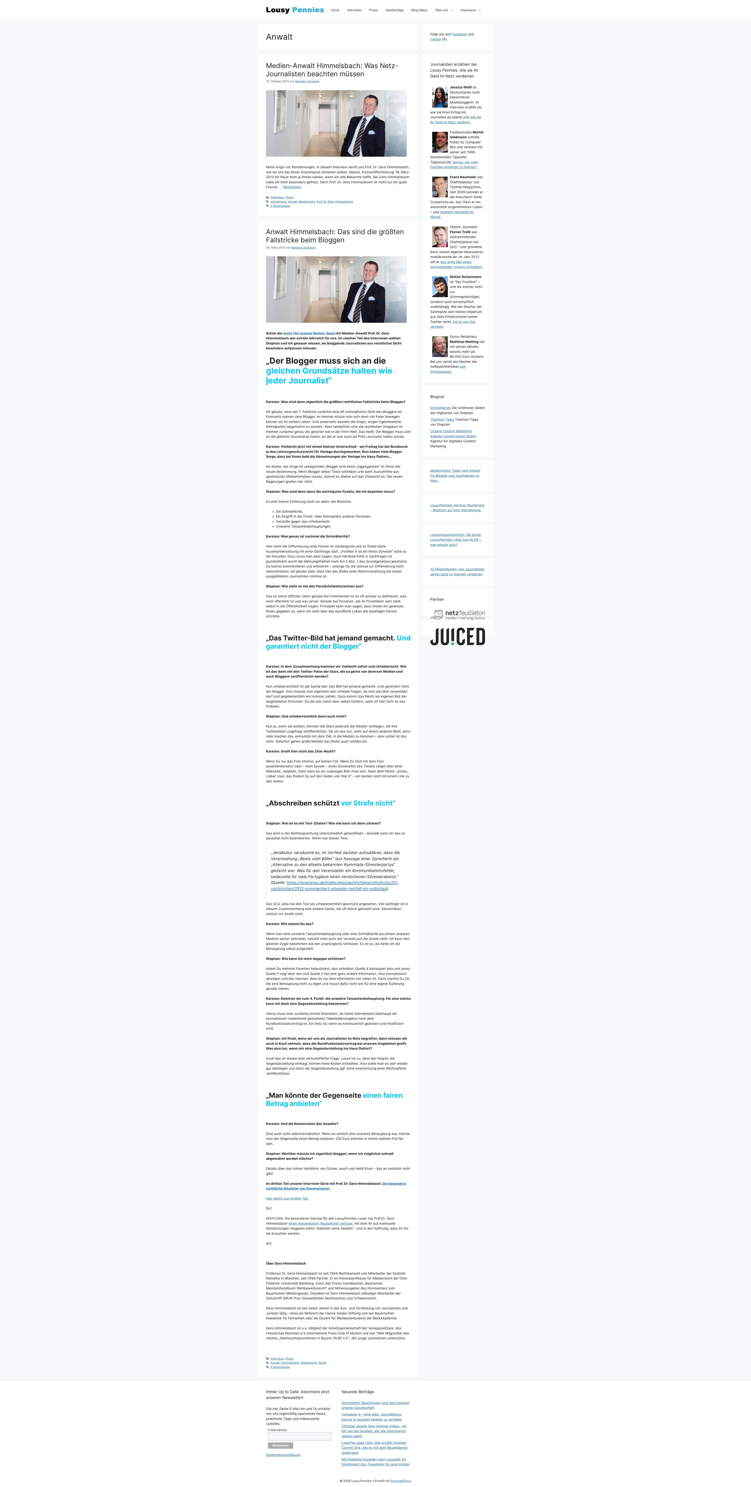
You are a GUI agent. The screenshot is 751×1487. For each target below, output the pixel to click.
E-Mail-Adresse (277, 1429)
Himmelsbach (290, 1362)
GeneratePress (400, 1481)
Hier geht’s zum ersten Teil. (288, 1198)
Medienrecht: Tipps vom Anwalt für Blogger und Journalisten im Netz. (455, 476)
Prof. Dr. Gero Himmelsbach (335, 201)
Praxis (373, 10)
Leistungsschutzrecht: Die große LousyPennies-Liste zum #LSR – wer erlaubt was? (455, 540)
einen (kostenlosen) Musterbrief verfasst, (320, 1223)
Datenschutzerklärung (283, 1455)
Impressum (468, 10)
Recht (322, 1362)
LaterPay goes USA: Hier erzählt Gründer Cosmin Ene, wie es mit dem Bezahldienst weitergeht (375, 1448)
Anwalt (292, 201)
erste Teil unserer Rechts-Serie (309, 333)
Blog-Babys (419, 10)
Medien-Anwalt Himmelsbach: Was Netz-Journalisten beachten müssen (332, 69)
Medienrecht (307, 201)
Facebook (459, 34)
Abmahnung (278, 201)
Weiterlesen (292, 187)
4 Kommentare (280, 206)
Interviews (354, 10)
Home (335, 10)
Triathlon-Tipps (442, 420)
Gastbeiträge (395, 10)
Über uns (441, 10)
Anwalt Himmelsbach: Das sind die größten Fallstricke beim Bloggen (335, 235)
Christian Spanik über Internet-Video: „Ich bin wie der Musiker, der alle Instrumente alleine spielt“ (374, 1431)
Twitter (435, 39)
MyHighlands (440, 408)
